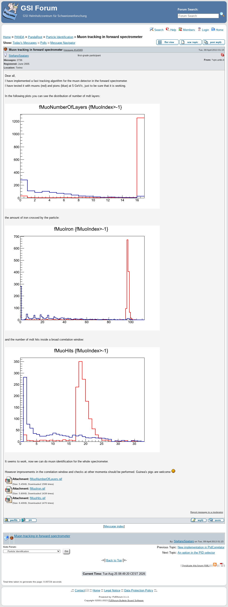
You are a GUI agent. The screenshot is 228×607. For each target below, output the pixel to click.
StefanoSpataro (19, 55)
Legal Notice (112, 590)
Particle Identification (59, 37)
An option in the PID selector (196, 552)
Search (158, 30)
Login (205, 30)
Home (219, 30)
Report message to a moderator (206, 512)
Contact (80, 590)
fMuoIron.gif (37, 488)
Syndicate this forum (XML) (196, 565)
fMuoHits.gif (37, 498)
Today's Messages (25, 42)
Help (172, 30)
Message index (114, 526)
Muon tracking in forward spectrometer (36, 49)
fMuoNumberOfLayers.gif (46, 479)
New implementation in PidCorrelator (201, 547)
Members (188, 30)
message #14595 (73, 50)
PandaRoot (35, 37)
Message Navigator (62, 42)
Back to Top (114, 560)
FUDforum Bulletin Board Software (126, 600)
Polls (43, 42)
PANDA (19, 37)
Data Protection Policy (138, 590)
